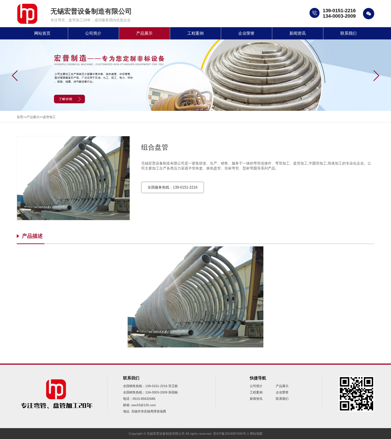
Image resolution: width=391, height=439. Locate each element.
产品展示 (144, 33)
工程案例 (195, 33)
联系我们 (348, 33)
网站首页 (42, 33)
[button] (376, 76)
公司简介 (93, 33)
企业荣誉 (246, 33)
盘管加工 (49, 117)
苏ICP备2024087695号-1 (231, 433)
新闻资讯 (297, 33)
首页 (20, 117)
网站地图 (256, 433)
